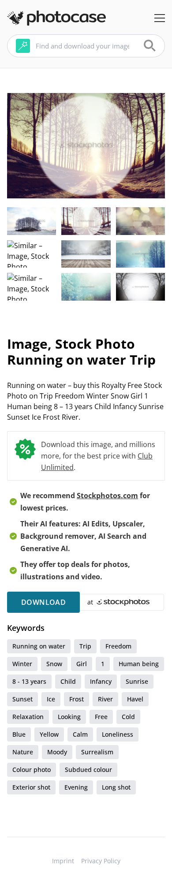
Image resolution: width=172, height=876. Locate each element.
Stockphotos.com (107, 495)
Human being (139, 664)
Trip (85, 646)
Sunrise (137, 681)
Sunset (22, 699)
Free (101, 716)
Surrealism (97, 752)
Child (68, 681)
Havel (135, 699)
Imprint (63, 861)
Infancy (101, 681)
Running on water (38, 646)
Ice (51, 699)
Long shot (116, 787)
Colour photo (31, 769)
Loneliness (117, 734)
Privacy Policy (100, 861)
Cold (128, 716)
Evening (76, 787)
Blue (19, 734)
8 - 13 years (29, 681)
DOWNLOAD (43, 602)
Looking (69, 716)
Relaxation (28, 716)
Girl (81, 664)
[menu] (159, 18)
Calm (80, 734)
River (105, 699)
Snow (54, 664)
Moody (57, 752)
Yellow (49, 734)
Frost (76, 699)
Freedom (118, 646)
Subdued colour (88, 769)
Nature (22, 752)
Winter (22, 664)
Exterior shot (31, 787)
